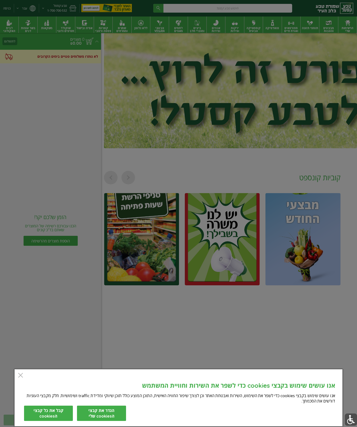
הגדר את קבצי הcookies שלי (101, 413)
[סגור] (20, 376)
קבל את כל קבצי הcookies (48, 413)
